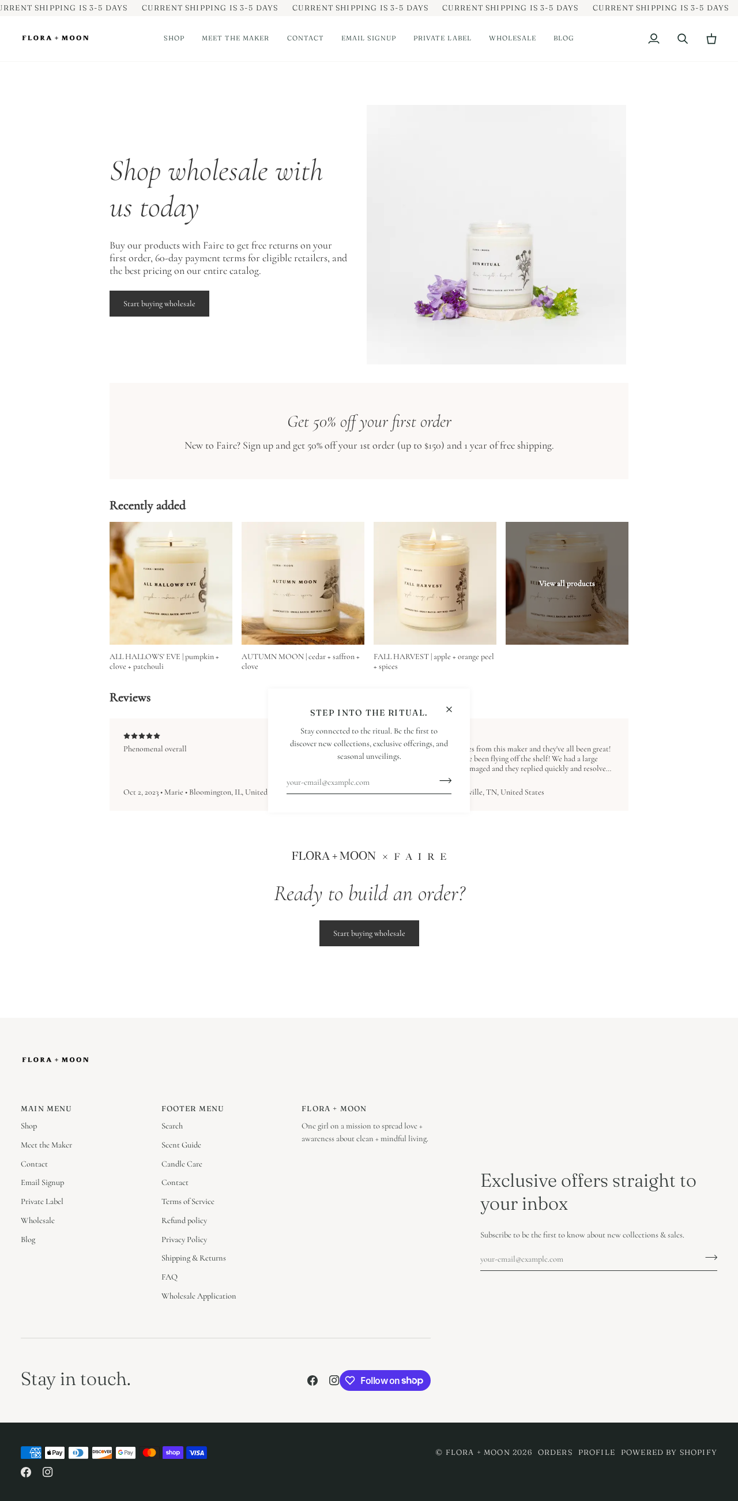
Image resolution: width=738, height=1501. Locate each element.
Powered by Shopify (669, 1452)
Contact (34, 1164)
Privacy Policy (184, 1239)
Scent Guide (181, 1145)
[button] (174, 38)
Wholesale (38, 1220)
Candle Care (181, 1164)
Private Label (42, 1201)
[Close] (454, 704)
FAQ (169, 1277)
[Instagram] (334, 1380)
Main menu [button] (47, 1108)
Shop (29, 1126)
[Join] (441, 781)
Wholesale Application (198, 1296)
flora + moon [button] (334, 1108)
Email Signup (42, 1182)
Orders (555, 1452)
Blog (28, 1239)
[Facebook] (312, 1380)
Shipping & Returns (193, 1258)
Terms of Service (187, 1201)
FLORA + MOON (478, 1452)
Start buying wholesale (159, 304)
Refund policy (184, 1220)
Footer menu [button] (193, 1108)
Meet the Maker (46, 1145)
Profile (596, 1452)
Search (172, 1126)
